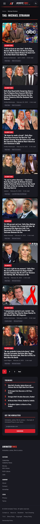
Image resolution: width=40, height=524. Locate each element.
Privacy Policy (28, 516)
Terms (4, 501)
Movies (4, 466)
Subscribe (20, 431)
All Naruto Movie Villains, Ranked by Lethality (21, 400)
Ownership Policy (7, 520)
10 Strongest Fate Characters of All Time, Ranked (20, 392)
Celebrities (8, 221)
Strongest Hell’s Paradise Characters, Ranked (21, 397)
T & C (4, 516)
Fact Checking (29, 512)
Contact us (5, 512)
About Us (13, 512)
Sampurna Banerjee (10, 58)
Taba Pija (6, 278)
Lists (3, 474)
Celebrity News (9, 45)
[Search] (36, 3)
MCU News (6, 468)
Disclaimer (21, 512)
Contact (4, 486)
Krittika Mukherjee (9, 102)
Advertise (5, 489)
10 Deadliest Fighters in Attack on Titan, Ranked (19, 405)
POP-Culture (6, 471)
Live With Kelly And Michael (19, 194)
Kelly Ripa (7, 60)
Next (19, 372)
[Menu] (4, 3)
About (4, 483)
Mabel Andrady (8, 235)
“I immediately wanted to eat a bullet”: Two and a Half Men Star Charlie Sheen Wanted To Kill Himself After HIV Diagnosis (19, 313)
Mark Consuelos (16, 60)
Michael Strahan (16, 238)
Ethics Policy (11, 516)
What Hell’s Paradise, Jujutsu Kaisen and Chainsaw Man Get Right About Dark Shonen (20, 386)
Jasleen (6, 191)
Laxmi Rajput (7, 360)
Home (4, 11)
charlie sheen (8, 321)
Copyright (19, 516)
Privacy (4, 498)
